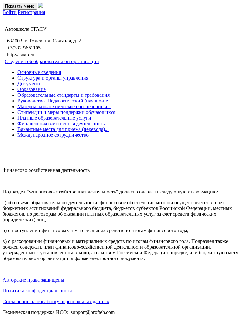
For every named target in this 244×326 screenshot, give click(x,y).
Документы (30, 83)
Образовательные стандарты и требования (63, 95)
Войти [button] (10, 12)
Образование (31, 89)
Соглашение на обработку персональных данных (56, 301)
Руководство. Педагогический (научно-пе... (64, 100)
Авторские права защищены (33, 280)
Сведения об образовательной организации (52, 61)
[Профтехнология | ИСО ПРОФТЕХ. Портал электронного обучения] (40, 6)
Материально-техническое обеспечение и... (64, 106)
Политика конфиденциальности (37, 290)
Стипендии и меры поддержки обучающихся (66, 112)
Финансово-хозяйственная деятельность (61, 123)
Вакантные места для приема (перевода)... (63, 129)
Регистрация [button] (31, 12)
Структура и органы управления (52, 78)
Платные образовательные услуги (54, 118)
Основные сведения (39, 72)
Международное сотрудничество (53, 135)
